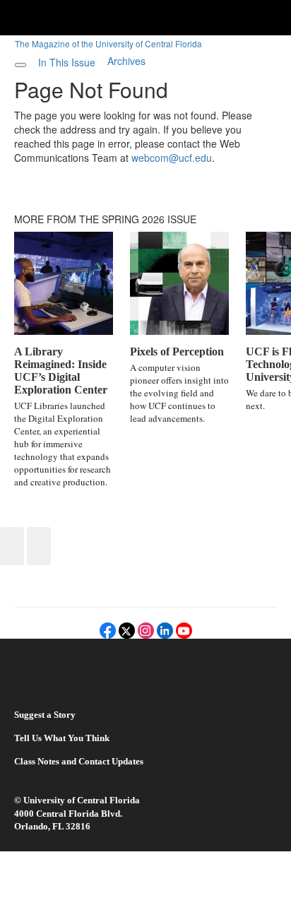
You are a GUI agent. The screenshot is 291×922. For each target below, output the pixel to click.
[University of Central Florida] (107, 17)
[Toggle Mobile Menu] (276, 16)
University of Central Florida (81, 800)
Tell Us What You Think (61, 738)
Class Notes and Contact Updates (78, 761)
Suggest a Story (45, 714)
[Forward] (39, 546)
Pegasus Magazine (66, 681)
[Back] (12, 546)
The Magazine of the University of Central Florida (108, 43)
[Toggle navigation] (20, 65)
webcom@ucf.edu (171, 157)
